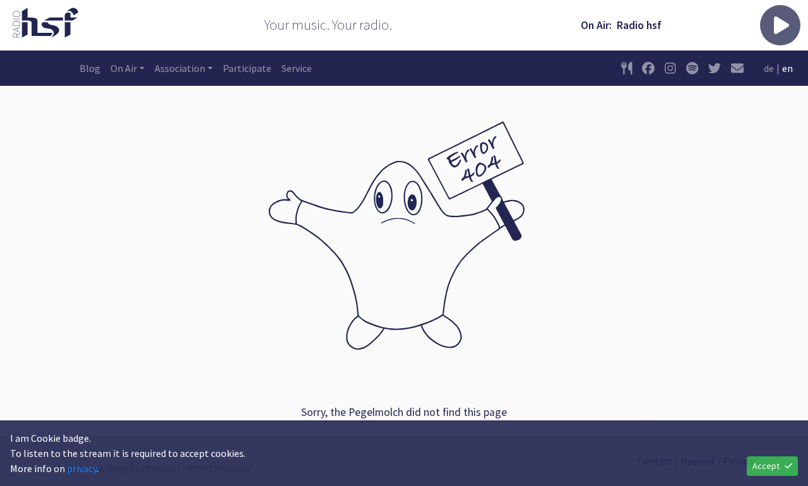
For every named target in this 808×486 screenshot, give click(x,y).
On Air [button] (123, 68)
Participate (247, 68)
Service (297, 68)
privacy (82, 468)
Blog (90, 68)
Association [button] (180, 68)
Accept (766, 465)
